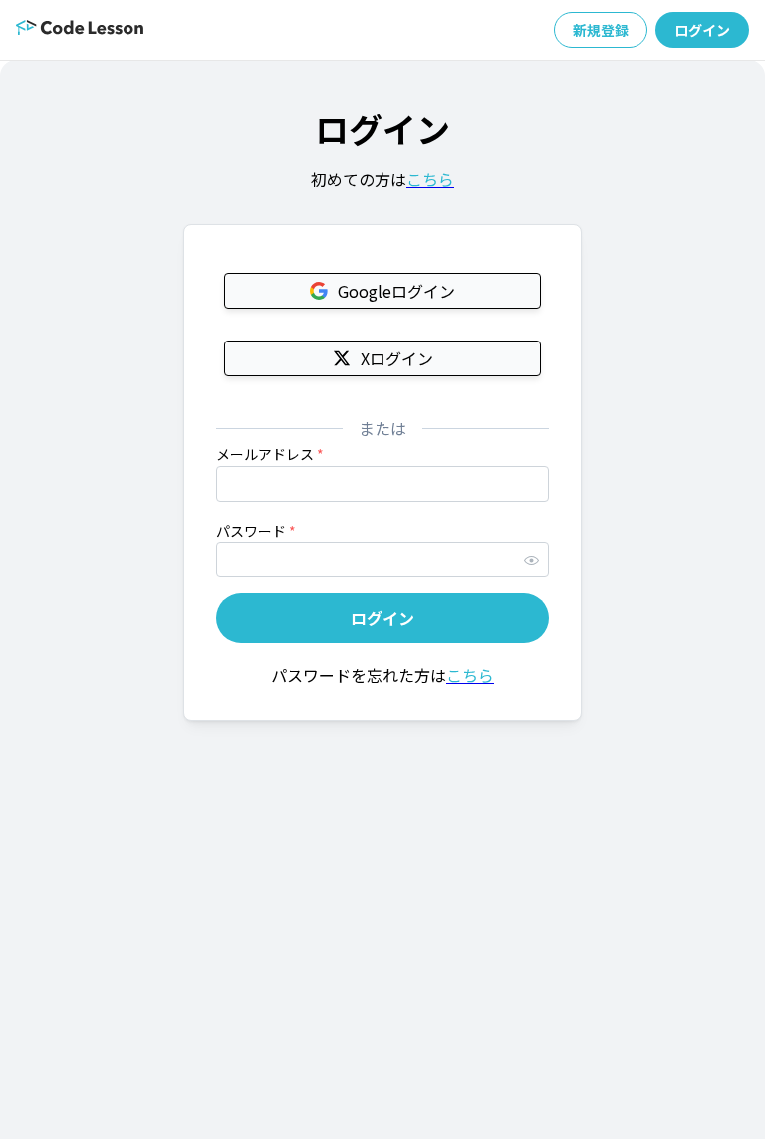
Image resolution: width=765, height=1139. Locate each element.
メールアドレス (270, 454)
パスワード (256, 531)
